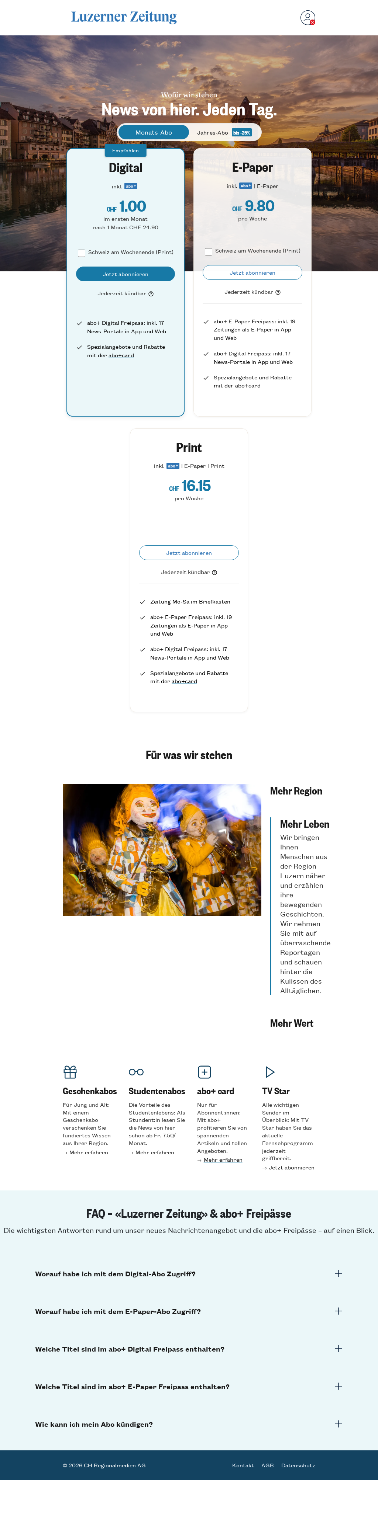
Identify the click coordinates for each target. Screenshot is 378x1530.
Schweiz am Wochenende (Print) (130, 251)
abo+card (121, 355)
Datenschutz (298, 1465)
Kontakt (243, 1465)
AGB (267, 1465)
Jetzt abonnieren (292, 1167)
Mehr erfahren (88, 1152)
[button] (300, 790)
